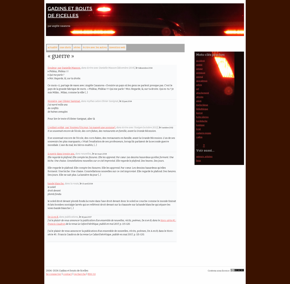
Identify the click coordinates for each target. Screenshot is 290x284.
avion (198, 101)
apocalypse (201, 81)
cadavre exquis (203, 133)
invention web (117, 47)
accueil (167, 41)
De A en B (53, 217)
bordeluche (201, 121)
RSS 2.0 (92, 274)
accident (200, 60)
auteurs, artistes (204, 156)
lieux (198, 160)
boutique (200, 125)
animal (199, 77)
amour (199, 68)
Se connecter (53, 274)
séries (77, 47)
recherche (80, 274)
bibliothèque (202, 109)
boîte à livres (202, 117)
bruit (198, 129)
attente (199, 97)
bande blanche (56, 183)
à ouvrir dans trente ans (61, 153)
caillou (199, 137)
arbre (199, 85)
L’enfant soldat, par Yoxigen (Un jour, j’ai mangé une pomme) (81, 127)
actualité (52, 47)
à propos (178, 41)
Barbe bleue (202, 105)
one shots (65, 47)
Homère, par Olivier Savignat (64, 101)
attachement (202, 93)
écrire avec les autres (95, 47)
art (197, 89)
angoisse (200, 73)
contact (67, 274)
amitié (199, 64)
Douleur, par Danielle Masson (64, 67)
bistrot (199, 113)
